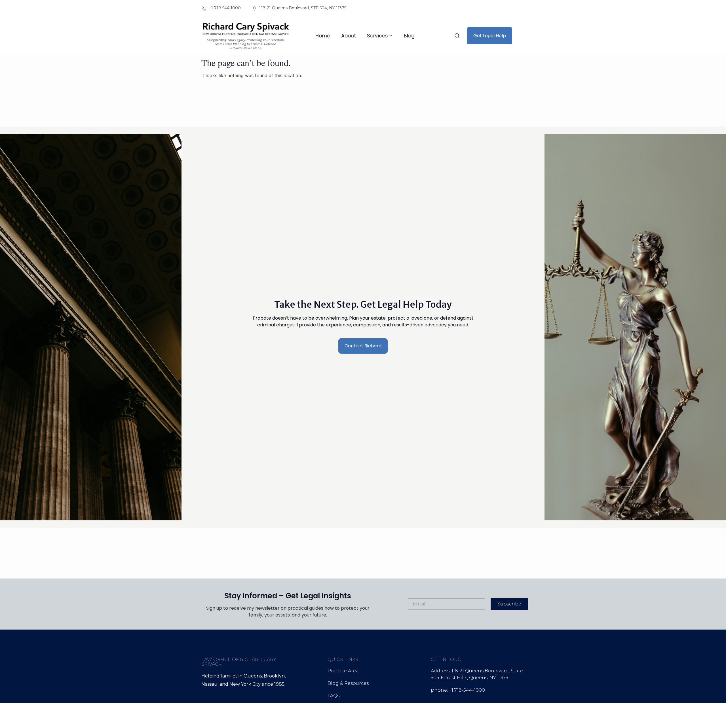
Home (322, 35)
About (348, 35)
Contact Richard (363, 346)
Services (377, 35)
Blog (409, 35)
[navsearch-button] (457, 36)
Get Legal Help (489, 35)
